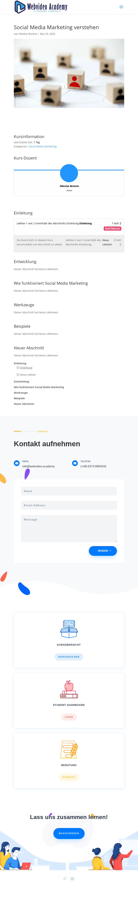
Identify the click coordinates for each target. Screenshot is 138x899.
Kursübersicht (69, 644)
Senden (103, 550)
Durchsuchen (69, 657)
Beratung (69, 765)
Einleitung (26, 367)
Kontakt (69, 777)
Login (69, 717)
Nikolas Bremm (28, 33)
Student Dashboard (69, 705)
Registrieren (69, 833)
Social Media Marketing (42, 146)
